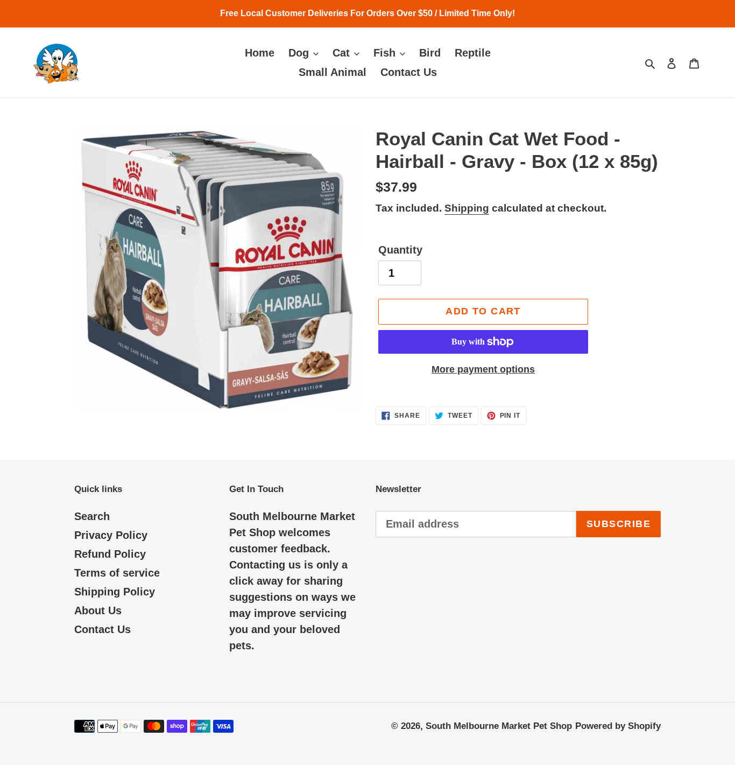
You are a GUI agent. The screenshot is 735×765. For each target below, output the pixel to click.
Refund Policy (110, 554)
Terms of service (117, 573)
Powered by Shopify (618, 726)
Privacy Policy (110, 535)
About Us (98, 610)
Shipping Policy (114, 592)
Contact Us (102, 629)
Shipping (466, 208)
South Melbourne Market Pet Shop (499, 726)
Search (92, 516)
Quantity (400, 250)
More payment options (483, 369)
